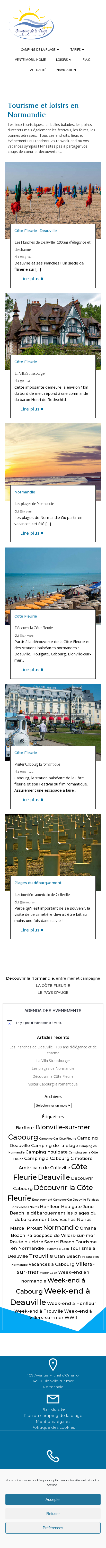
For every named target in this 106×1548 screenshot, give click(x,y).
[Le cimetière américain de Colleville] (53, 852)
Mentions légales (53, 1421)
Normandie (24, 492)
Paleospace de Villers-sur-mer (60, 1235)
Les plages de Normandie (53, 1068)
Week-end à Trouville (38, 1311)
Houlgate (71, 1206)
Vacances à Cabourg (52, 1264)
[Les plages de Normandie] (53, 461)
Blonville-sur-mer (62, 1127)
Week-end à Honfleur (71, 1303)
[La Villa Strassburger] (53, 331)
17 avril (27, 511)
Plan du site (53, 1409)
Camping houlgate (46, 1151)
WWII (71, 1317)
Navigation (66, 69)
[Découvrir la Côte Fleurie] (53, 585)
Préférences (53, 1528)
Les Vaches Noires (71, 1219)
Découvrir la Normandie (30, 978)
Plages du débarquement (37, 882)
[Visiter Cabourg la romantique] (53, 722)
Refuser (53, 1513)
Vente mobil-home (30, 59)
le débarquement (45, 1213)
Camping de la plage (38, 49)
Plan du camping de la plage (53, 1415)
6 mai (26, 381)
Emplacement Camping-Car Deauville (59, 1199)
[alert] (53, 1023)
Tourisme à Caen (57, 1249)
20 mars (28, 772)
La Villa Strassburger (53, 1060)
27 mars (28, 635)
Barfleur (25, 1127)
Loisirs (62, 59)
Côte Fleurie (25, 230)
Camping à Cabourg (46, 1158)
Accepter (53, 1499)
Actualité (38, 69)
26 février (29, 902)
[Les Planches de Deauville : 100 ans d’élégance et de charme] (53, 200)
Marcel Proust (26, 1228)
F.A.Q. (87, 59)
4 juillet (27, 257)
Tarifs (75, 49)
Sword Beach (59, 1241)
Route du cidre (26, 1241)
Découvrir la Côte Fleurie (53, 1076)
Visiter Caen (48, 1273)
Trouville (41, 1256)
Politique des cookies (53, 1427)
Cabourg (23, 1137)
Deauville (48, 230)
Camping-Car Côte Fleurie (57, 1138)
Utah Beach (67, 1256)
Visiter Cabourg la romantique (53, 1084)
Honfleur (50, 1206)
